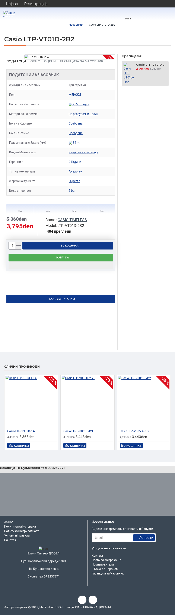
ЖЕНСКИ (75, 94)
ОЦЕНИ (50, 61)
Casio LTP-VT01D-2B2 (151, 64)
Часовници (76, 24)
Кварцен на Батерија (83, 152)
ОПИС (35, 61)
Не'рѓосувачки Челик (83, 114)
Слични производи (22, 366)
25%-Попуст (80, 104)
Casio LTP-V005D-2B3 (78, 431)
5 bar (72, 190)
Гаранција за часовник (81, 61)
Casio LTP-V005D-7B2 (134, 431)
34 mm (77, 142)
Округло (74, 181)
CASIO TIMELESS (72, 220)
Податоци (16, 61)
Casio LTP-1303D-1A (21, 431)
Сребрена (76, 123)
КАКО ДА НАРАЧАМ (62, 298)
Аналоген (75, 171)
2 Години (75, 162)
